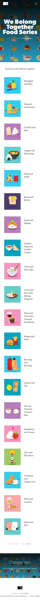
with (20, 596)
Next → (28, 544)
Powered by (20, 593)
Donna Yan (27, 38)
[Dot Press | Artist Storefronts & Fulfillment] (36, 3)
